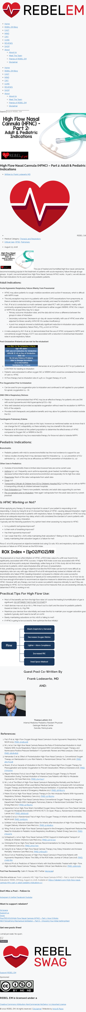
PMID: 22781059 (47, 796)
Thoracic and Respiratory (30, 239)
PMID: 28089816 (11, 753)
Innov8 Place (58, 1009)
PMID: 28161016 (21, 813)
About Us (13, 52)
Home (7, 24)
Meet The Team (15, 56)
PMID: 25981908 (21, 742)
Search (3, 112)
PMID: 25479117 (37, 779)
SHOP (7, 46)
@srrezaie (49, 871)
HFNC (17, 242)
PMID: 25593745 (32, 846)
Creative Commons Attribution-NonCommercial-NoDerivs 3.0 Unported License (33, 1004)
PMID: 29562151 (21, 819)
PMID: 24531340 (49, 840)
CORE (7, 40)
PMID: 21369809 (46, 825)
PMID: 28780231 (58, 790)
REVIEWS (8, 43)
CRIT (6, 37)
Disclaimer (13, 62)
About (7, 50)
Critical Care (9, 242)
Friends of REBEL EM (18, 59)
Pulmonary (25, 242)
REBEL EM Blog (11, 27)
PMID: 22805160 (74, 866)
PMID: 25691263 (40, 852)
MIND (6, 33)
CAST (6, 30)
